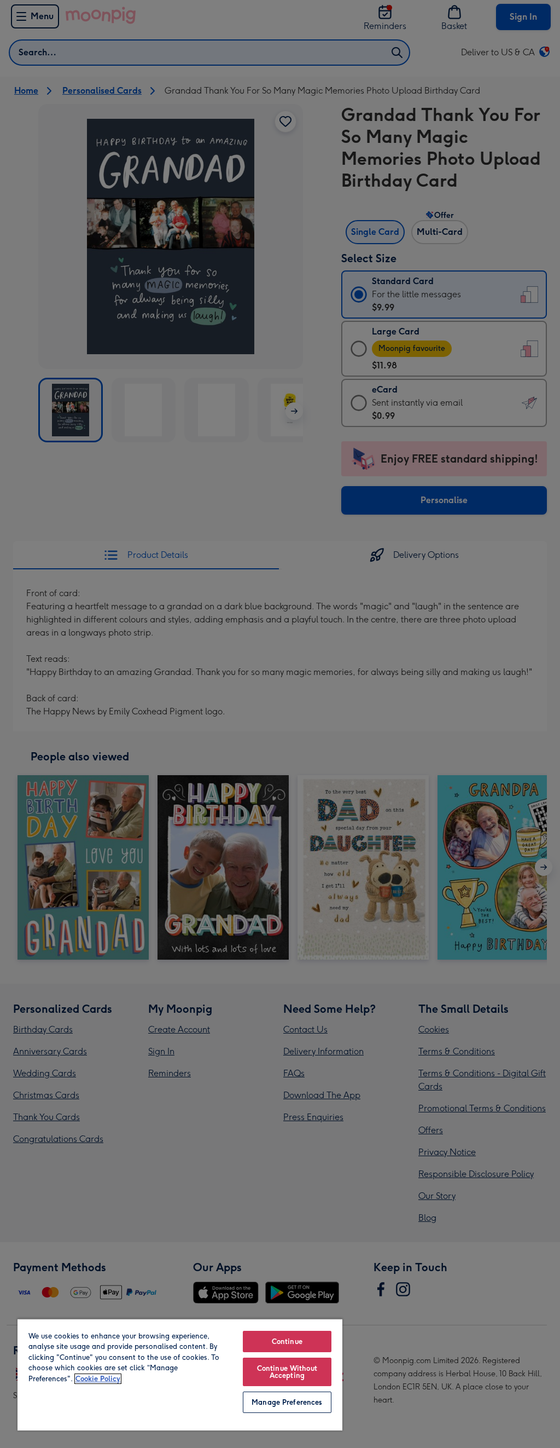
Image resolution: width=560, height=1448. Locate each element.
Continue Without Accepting (287, 1372)
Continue (287, 1341)
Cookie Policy (97, 1379)
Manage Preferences (287, 1402)
